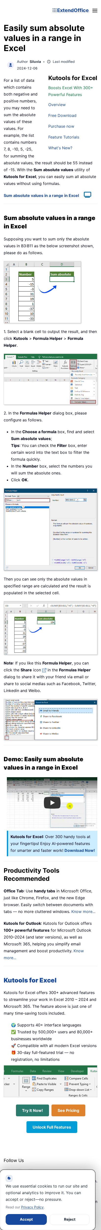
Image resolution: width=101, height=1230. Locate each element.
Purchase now (61, 126)
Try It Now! (32, 1110)
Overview (57, 104)
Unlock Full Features (52, 1127)
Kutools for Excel (30, 980)
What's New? (60, 147)
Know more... (83, 911)
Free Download (62, 115)
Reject (70, 1219)
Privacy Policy (32, 1207)
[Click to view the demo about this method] (85, 195)
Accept (26, 1219)
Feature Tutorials (63, 137)
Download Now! (79, 850)
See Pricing (68, 1110)
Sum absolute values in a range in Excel (41, 195)
